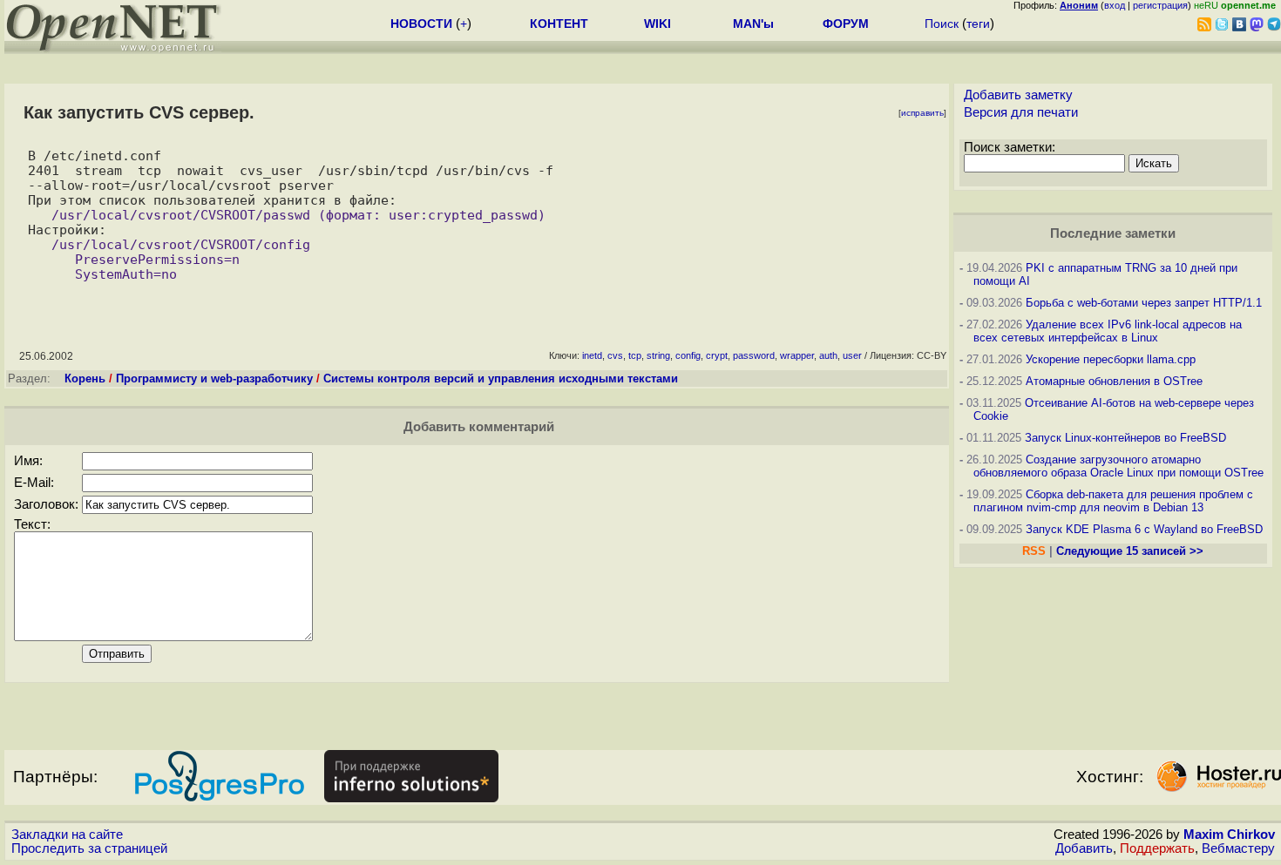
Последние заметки (1113, 233)
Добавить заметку (1018, 95)
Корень (84, 378)
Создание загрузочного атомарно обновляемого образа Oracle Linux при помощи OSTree (1118, 466)
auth (828, 355)
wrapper (797, 355)
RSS (1034, 551)
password (754, 355)
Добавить (1084, 848)
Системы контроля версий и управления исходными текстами (500, 378)
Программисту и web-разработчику (214, 378)
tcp (634, 355)
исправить (922, 113)
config (688, 355)
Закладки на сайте (67, 834)
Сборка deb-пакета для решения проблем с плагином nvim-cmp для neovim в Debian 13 (1113, 501)
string (658, 355)
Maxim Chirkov (1229, 834)
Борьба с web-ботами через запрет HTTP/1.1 (1144, 302)
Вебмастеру (1238, 848)
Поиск (942, 23)
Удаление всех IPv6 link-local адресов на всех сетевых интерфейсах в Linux (1107, 331)
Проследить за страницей (89, 848)
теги (978, 23)
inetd (592, 355)
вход (1114, 5)
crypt (717, 355)
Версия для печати (1021, 112)
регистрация (1160, 5)
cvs (615, 355)
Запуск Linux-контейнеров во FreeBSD (1125, 437)
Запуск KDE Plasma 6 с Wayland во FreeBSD (1144, 529)
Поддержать (1157, 848)
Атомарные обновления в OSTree (1114, 381)
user (852, 355)
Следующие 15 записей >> (1129, 551)
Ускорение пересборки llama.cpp (1111, 359)
